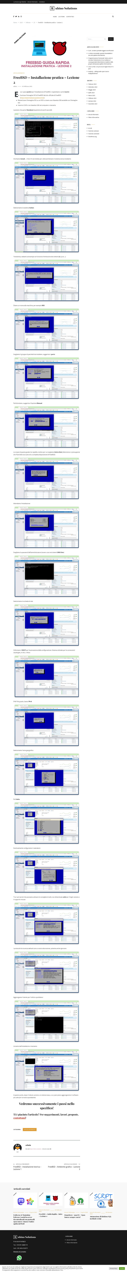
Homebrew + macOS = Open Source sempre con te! (74, 1216)
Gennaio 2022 (92, 101)
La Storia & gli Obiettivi (19, 2)
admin (15, 86)
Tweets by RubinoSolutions (48, 1236)
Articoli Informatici (32, 2)
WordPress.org (92, 136)
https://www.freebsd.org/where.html (32, 98)
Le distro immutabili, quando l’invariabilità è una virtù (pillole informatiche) (100, 54)
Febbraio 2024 (92, 84)
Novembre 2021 (92, 104)
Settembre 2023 (92, 87)
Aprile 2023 (91, 92)
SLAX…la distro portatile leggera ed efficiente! (101, 50)
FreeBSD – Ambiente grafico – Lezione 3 (64, 1166)
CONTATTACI (70, 16)
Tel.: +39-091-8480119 (20, 1245)
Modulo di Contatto (19, 1252)
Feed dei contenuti (93, 131)
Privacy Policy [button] (113, 1268)
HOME (55, 16)
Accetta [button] (122, 1268)
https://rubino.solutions (35, 1149)
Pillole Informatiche (93, 117)
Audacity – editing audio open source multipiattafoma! (98, 72)
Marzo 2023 (91, 95)
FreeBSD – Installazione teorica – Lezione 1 (27, 1166)
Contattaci (42, 2)
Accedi (90, 128)
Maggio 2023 (92, 90)
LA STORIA (61, 16)
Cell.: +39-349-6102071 (20, 1248)
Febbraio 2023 (92, 98)
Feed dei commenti (93, 134)
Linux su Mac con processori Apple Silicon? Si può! (100, 67)
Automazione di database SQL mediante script (100, 1217)
